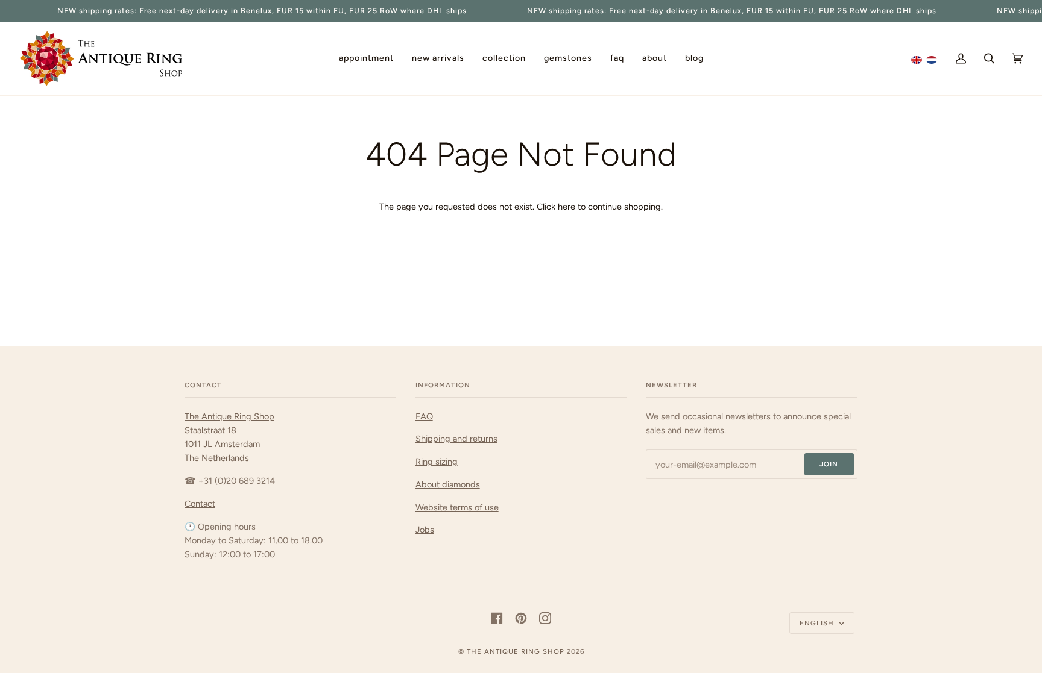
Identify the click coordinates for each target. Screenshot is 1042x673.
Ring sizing (436, 461)
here (566, 206)
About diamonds (447, 484)
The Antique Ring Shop (515, 651)
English (818, 623)
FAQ (424, 416)
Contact (200, 503)
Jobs (424, 529)
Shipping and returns (456, 438)
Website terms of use (457, 507)
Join (828, 464)
